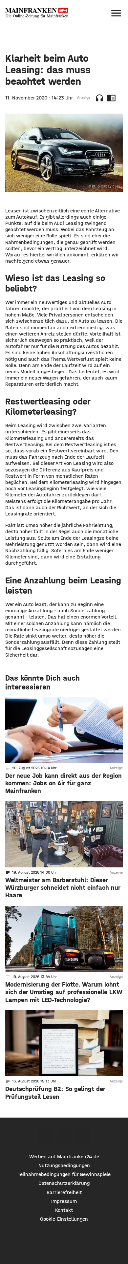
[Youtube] (82, 1135)
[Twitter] (64, 1135)
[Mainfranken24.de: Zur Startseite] (36, 13)
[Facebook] (45, 1135)
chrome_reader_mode (111, 97)
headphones (99, 97)
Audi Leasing (68, 223)
